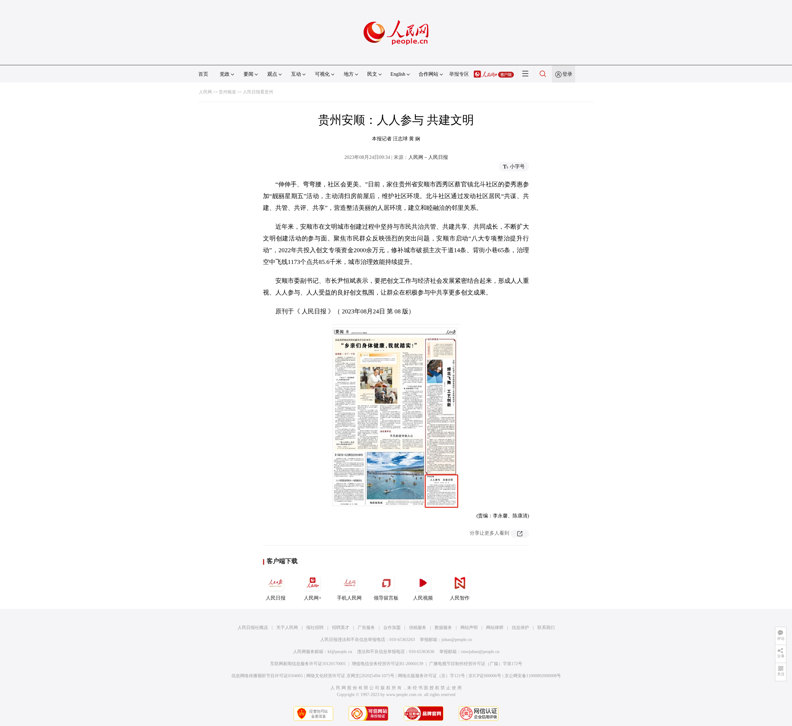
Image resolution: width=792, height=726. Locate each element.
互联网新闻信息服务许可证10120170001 (308, 663)
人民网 (205, 92)
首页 (203, 74)
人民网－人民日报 (428, 157)
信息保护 (520, 627)
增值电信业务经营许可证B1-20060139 (387, 663)
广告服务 (366, 627)
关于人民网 (287, 627)
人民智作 (460, 598)
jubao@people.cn (456, 639)
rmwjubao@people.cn (480, 651)
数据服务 (443, 627)
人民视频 (423, 598)
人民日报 (276, 598)
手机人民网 (349, 598)
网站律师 (494, 627)
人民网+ (312, 598)
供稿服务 (417, 627)
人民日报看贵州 (258, 92)
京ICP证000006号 (484, 675)
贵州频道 (227, 92)
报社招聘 (315, 627)
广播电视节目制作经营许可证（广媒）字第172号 (475, 663)
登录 (567, 74)
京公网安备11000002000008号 (533, 675)
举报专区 (459, 74)
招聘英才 (340, 627)
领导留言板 (386, 598)
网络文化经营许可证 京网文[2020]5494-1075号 (350, 675)
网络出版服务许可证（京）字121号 (431, 675)
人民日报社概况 (253, 627)
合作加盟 (392, 627)
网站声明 (469, 627)
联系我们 (546, 627)
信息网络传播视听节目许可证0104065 (267, 675)
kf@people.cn (340, 651)
